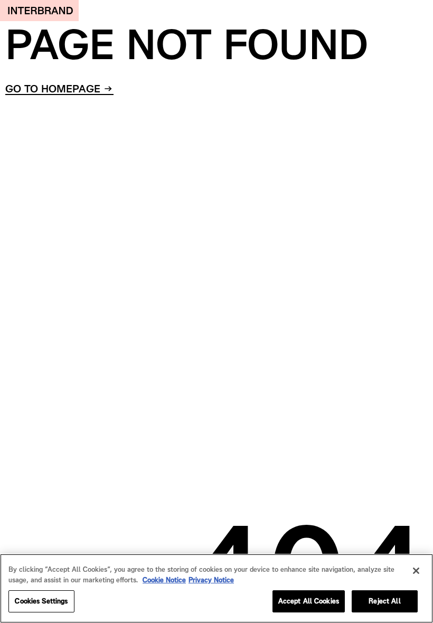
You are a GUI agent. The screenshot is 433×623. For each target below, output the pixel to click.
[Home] (39, 10)
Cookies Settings (41, 601)
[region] (216, 588)
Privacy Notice (211, 580)
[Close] (416, 570)
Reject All (384, 601)
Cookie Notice (164, 580)
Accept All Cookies (308, 601)
